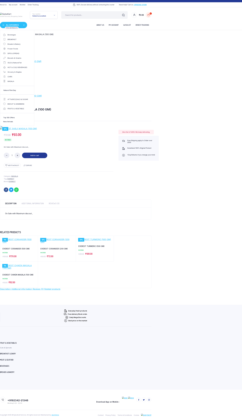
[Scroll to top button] (236, 414)
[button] (1, 126)
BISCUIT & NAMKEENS (16, 104)
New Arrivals (8, 122)
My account (13, 5)
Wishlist (22, 5)
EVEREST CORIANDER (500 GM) (16, 249)
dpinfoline (55, 415)
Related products (52, 289)
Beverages (12, 35)
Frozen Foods (13, 49)
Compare (29, 165)
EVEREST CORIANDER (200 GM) (54, 249)
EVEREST (10, 179)
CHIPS (10, 77)
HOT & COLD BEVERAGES (17, 67)
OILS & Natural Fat (15, 63)
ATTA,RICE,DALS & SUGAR (18, 99)
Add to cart (34, 155)
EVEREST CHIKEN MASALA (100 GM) (18, 275)
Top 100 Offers (9, 118)
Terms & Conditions (124, 415)
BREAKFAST (12, 39)
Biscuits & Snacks (14, 58)
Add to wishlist (13, 165)
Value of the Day (9, 90)
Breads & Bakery (14, 44)
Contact (100, 415)
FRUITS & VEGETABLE (16, 109)
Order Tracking (33, 5)
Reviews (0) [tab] (54, 203)
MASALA (11, 81)
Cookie (136, 415)
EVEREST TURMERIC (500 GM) (91, 246)
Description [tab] (11, 203)
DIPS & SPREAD (13, 53)
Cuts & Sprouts (6, 348)
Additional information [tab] (33, 203)
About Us (3, 5)
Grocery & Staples (15, 72)
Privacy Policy (110, 415)
